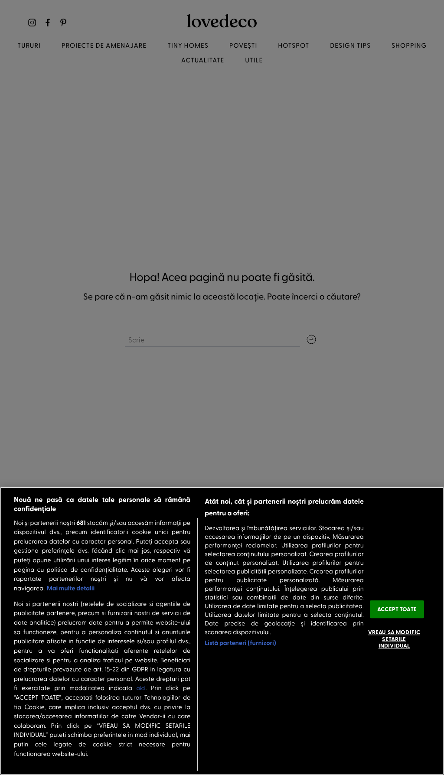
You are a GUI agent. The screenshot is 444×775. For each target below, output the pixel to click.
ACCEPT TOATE (397, 609)
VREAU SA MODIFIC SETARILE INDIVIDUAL (394, 638)
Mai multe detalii (71, 588)
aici (141, 688)
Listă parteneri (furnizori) (240, 642)
